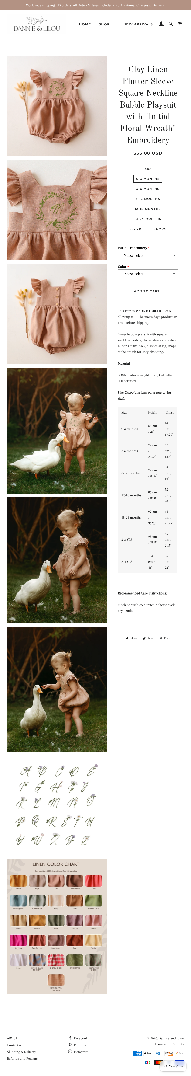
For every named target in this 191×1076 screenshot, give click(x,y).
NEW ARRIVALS (138, 24)
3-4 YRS (159, 229)
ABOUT (12, 1038)
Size (148, 169)
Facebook (80, 1038)
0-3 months (148, 179)
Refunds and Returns (22, 1058)
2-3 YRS (137, 229)
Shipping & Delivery (21, 1052)
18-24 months (147, 219)
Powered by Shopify (169, 1044)
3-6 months (147, 189)
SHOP (105, 24)
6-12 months (148, 199)
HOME (85, 24)
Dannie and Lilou (171, 1038)
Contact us (14, 1045)
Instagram (81, 1052)
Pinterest (80, 1045)
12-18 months (148, 209)
